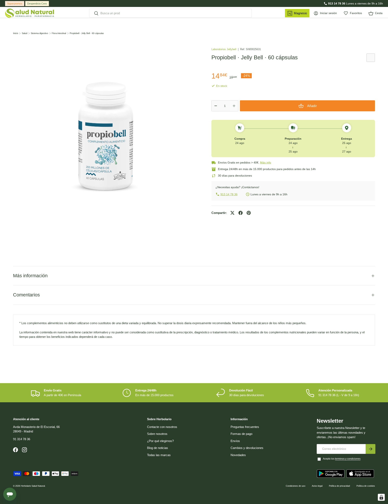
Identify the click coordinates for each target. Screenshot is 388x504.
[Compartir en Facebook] (240, 213)
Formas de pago (241, 433)
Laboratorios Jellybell (224, 49)
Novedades (238, 455)
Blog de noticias (157, 448)
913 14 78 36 (336, 3)
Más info (265, 162)
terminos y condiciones (348, 458)
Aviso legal (317, 486)
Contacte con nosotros (162, 427)
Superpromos (14, 3)
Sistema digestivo (39, 33)
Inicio (15, 33)
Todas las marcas (159, 455)
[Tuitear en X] (232, 213)
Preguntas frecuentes (245, 427)
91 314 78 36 (21, 439)
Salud (24, 33)
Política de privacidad (339, 486)
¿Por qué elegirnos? (160, 441)
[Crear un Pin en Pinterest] (249, 213)
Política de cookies (365, 486)
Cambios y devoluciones (247, 448)
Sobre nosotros (157, 433)
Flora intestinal (59, 33)
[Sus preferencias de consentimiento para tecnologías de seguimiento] (381, 497)
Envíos (235, 441)
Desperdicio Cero (37, 3)
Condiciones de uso (295, 486)
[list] (105, 136)
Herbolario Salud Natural (33, 486)
